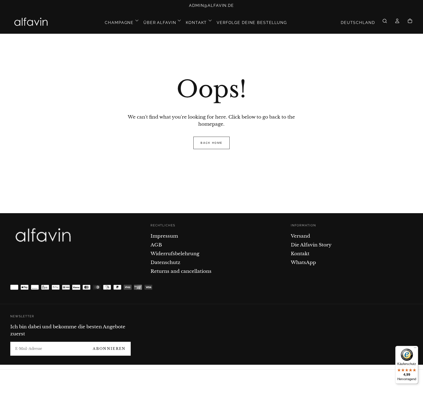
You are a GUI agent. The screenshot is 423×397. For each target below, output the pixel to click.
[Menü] (415, 349)
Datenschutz (165, 262)
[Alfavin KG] (44, 236)
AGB (156, 245)
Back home (211, 142)
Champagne (119, 22)
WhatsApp (303, 262)
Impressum (164, 236)
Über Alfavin (159, 22)
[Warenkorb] (410, 22)
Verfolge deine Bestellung (252, 22)
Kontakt (196, 22)
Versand (300, 236)
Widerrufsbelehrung (175, 253)
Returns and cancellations (181, 271)
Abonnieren (109, 348)
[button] (358, 22)
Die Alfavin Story (311, 245)
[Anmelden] (397, 22)
